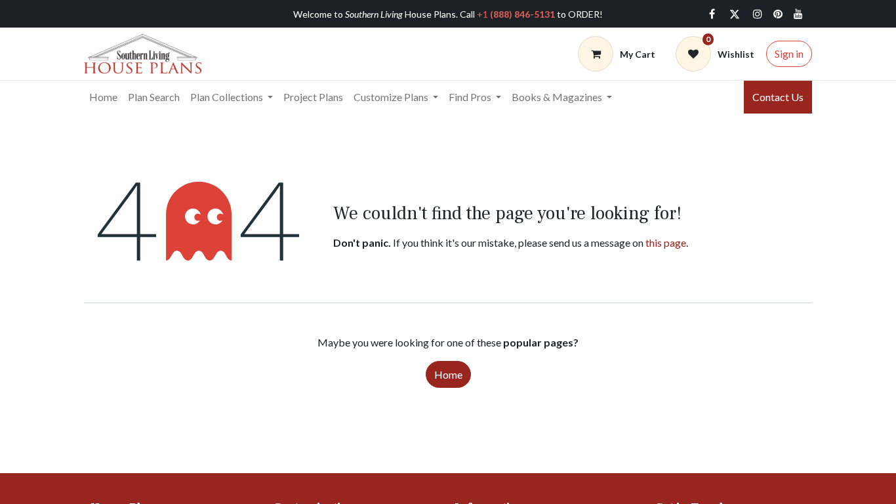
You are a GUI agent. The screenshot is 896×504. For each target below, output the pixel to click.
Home (448, 374)
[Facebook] (711, 13)
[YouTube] (798, 13)
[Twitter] (734, 13)
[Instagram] (757, 13)
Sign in (789, 53)
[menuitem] (103, 97)
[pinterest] (778, 13)
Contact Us (778, 97)
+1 (516, 14)
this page (665, 242)
